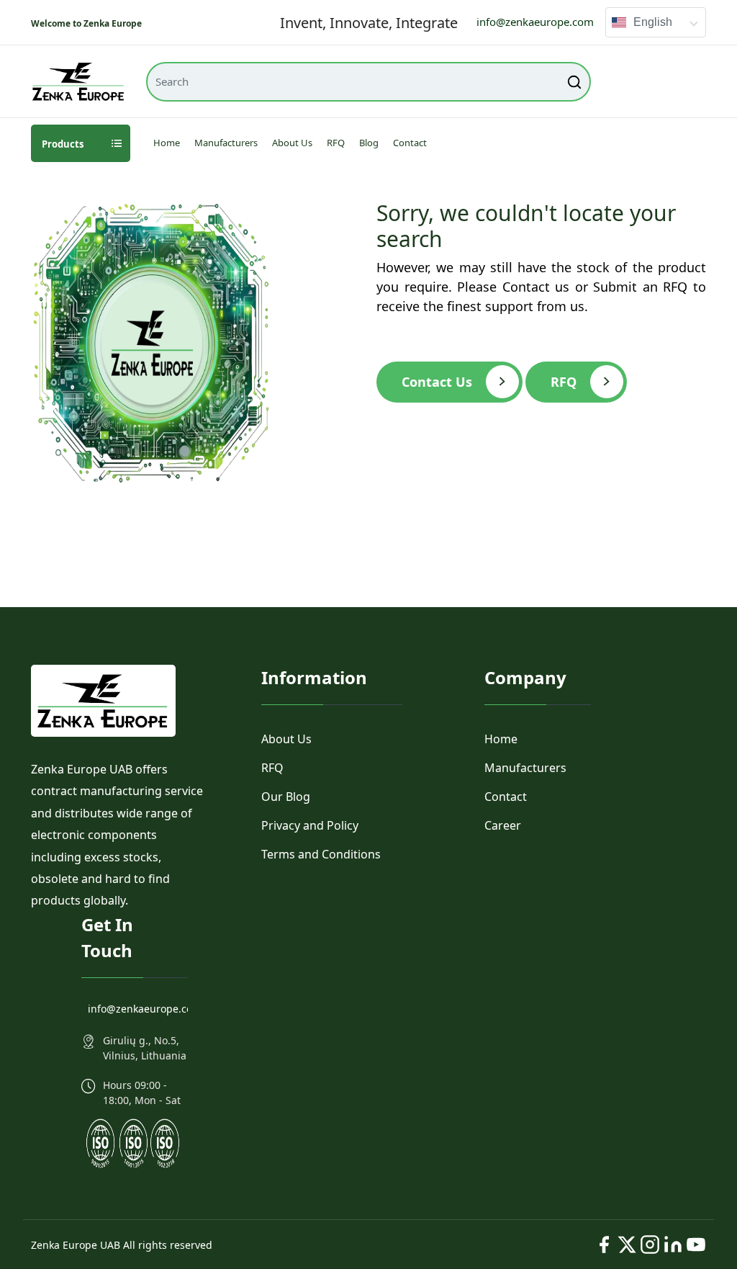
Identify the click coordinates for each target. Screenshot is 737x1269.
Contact (410, 142)
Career (502, 825)
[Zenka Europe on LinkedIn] (673, 1244)
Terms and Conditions (321, 854)
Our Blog (285, 796)
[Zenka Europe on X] (627, 1244)
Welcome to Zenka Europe (86, 23)
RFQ (336, 142)
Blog (369, 142)
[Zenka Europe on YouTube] (696, 1244)
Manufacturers (226, 142)
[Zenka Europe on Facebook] (604, 1244)
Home (166, 142)
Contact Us (437, 381)
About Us (292, 142)
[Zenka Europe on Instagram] (650, 1244)
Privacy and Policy (309, 825)
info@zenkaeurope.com (535, 21)
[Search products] (576, 81)
